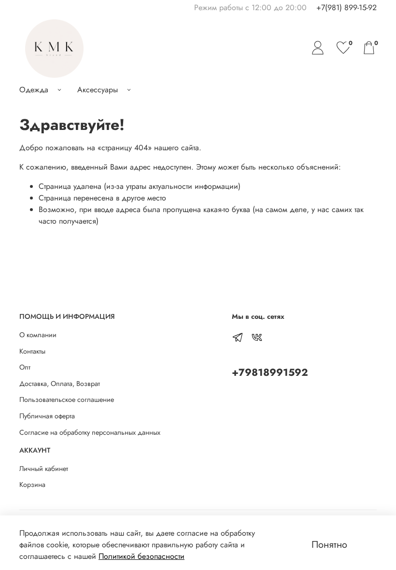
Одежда (33, 89)
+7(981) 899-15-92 (346, 7)
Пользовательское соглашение (66, 399)
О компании (38, 335)
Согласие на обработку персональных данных (89, 432)
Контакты (32, 351)
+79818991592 (270, 372)
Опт (24, 367)
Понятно (329, 545)
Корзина (32, 484)
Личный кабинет (43, 468)
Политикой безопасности (141, 556)
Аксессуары (97, 89)
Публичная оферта (47, 416)
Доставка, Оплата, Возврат (59, 383)
